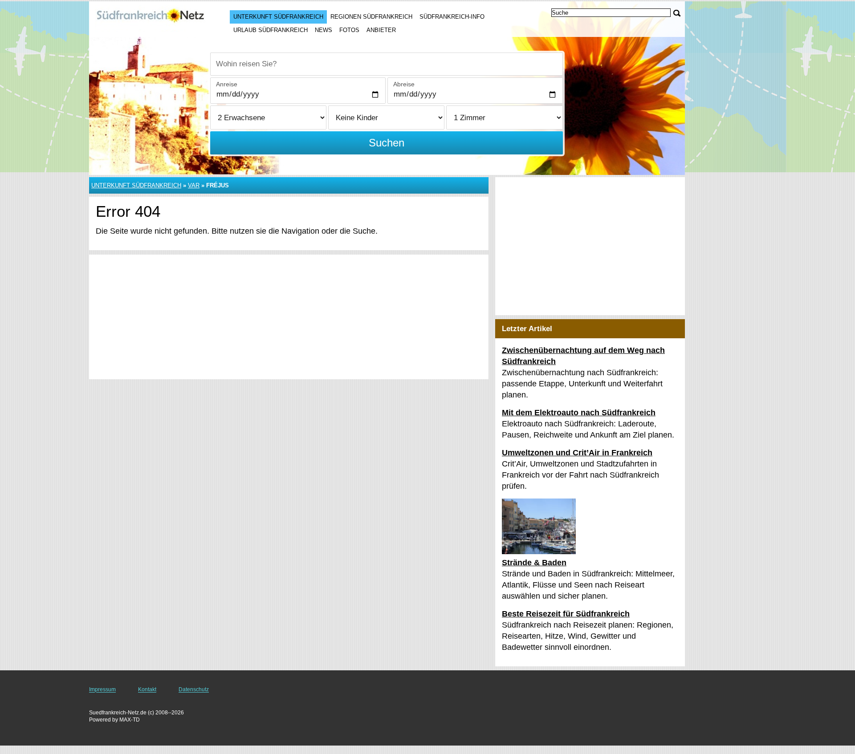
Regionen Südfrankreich (371, 16)
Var (194, 185)
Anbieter (381, 30)
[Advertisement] (289, 317)
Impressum (102, 689)
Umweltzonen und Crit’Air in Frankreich (577, 452)
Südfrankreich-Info (451, 16)
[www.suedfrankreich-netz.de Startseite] (150, 18)
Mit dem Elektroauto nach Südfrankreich (579, 412)
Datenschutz (194, 689)
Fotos (349, 30)
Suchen (386, 143)
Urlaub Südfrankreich (270, 30)
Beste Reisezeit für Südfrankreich (566, 613)
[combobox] (386, 64)
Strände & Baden (534, 562)
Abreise (404, 84)
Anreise (226, 84)
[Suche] (676, 13)
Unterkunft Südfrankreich (278, 16)
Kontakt (147, 689)
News (323, 30)
